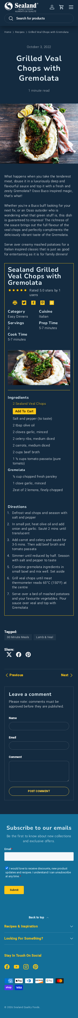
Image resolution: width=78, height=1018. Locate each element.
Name (13, 718)
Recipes (19, 32)
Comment (15, 757)
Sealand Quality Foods (27, 1007)
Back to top (37, 917)
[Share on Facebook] (18, 654)
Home (7, 32)
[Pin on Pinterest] (28, 654)
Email (12, 737)
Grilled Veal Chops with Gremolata (48, 32)
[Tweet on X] (9, 654)
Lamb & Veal (44, 637)
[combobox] (39, 18)
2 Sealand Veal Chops (29, 404)
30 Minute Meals (18, 637)
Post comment (39, 791)
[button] (61, 7)
